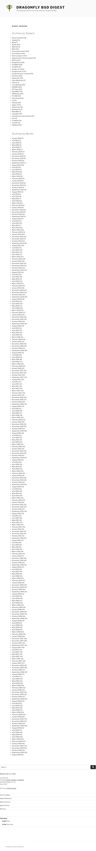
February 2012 (17, 527)
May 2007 (15, 654)
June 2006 (16, 679)
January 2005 (17, 717)
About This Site (17, 38)
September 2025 (18, 163)
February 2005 (17, 714)
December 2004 (18, 719)
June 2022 (15, 250)
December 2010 (17, 558)
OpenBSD (15, 91)
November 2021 (17, 266)
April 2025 (16, 174)
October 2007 (17, 643)
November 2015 (17, 426)
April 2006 (16, 683)
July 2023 (15, 221)
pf (13, 100)
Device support (17, 56)
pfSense (15, 103)
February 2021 (17, 286)
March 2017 (16, 391)
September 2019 (18, 324)
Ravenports (16, 109)
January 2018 (16, 368)
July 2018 (15, 355)
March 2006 (16, 685)
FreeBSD (15, 65)
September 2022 (18, 243)
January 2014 (16, 475)
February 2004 (17, 741)
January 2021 (16, 288)
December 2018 (17, 344)
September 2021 (18, 270)
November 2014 (17, 453)
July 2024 (15, 194)
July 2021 (15, 274)
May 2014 (15, 467)
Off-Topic (15, 89)
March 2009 (16, 605)
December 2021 (17, 263)
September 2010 (18, 565)
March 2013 (16, 498)
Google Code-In (17, 71)
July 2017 (15, 382)
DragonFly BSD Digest (40, 7)
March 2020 (16, 310)
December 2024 (18, 183)
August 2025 (16, 165)
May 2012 (15, 520)
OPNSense (16, 94)
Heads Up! (15, 78)
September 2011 (17, 538)
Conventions (16, 53)
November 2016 (17, 400)
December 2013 (17, 478)
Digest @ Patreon (5, 802)
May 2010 (15, 574)
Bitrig (14, 42)
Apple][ (14, 40)
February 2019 (17, 339)
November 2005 (18, 694)
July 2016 (15, 408)
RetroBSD (15, 112)
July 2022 (15, 248)
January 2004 (17, 743)
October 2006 (17, 670)
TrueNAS (15, 120)
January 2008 (17, 636)
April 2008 (16, 630)
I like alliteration (17, 80)
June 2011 (15, 545)
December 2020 (18, 290)
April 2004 (16, 737)
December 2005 (18, 692)
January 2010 (16, 583)
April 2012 (15, 522)
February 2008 (17, 634)
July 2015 (15, 435)
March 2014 (16, 471)
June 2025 (15, 169)
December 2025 (18, 156)
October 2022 (17, 241)
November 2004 (18, 721)
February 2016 (17, 420)
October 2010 (17, 563)
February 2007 (17, 661)
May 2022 (15, 252)
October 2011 (16, 536)
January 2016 (16, 422)
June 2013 (15, 491)
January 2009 (17, 609)
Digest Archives (4, 805)
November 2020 (18, 292)
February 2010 (17, 580)
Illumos (14, 82)
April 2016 (15, 415)
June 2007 (15, 652)
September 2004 (18, 726)
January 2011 (16, 556)
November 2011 (17, 534)
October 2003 (17, 750)
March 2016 (16, 417)
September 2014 (18, 458)
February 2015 (17, 446)
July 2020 (15, 301)
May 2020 (15, 306)
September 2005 (18, 699)
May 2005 (15, 708)
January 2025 (16, 181)
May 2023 (15, 225)
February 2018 (17, 366)
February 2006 (17, 688)
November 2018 (17, 346)
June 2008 (16, 625)
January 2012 (16, 529)
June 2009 (16, 598)
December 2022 (18, 236)
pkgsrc (14, 105)
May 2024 (15, 199)
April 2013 (15, 496)
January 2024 (16, 207)
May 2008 (15, 627)
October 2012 (17, 509)
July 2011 (15, 542)
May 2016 (15, 413)
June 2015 (15, 437)
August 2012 (16, 513)
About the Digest (5, 795)
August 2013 (16, 487)
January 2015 (16, 449)
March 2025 (16, 176)
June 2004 (15, 732)
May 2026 (15, 145)
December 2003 (18, 746)
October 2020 (17, 295)
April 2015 (15, 442)
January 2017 (16, 395)
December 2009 (18, 585)
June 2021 (15, 277)
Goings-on (15, 69)
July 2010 (15, 569)
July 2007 (15, 650)
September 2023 (18, 216)
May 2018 (15, 359)
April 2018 (15, 362)
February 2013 (17, 500)
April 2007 (16, 656)
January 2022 (16, 261)
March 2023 (16, 230)
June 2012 (15, 518)
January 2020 (17, 315)
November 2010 (17, 560)
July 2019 (15, 328)
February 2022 (17, 259)
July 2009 (15, 596)
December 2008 (18, 612)
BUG (13, 49)
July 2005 (15, 703)
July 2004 (15, 730)
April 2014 (15, 469)
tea (13, 118)
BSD (13, 47)
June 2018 (15, 357)
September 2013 (18, 484)
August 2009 (16, 594)
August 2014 (16, 460)
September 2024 (18, 190)
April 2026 (16, 147)
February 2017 (17, 393)
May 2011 (15, 547)
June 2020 (15, 303)
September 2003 (18, 752)
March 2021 (16, 283)
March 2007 (16, 659)
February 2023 (17, 232)
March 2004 (16, 739)
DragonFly (15, 62)
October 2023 (17, 214)
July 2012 (15, 516)
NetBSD (15, 87)
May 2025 (15, 172)
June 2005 (15, 705)
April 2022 (16, 254)
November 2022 (18, 239)
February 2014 (17, 473)
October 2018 (17, 348)
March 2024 (16, 203)
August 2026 (16, 138)
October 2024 (17, 187)
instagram (14, 780)
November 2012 (17, 507)
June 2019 (15, 330)
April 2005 (16, 710)
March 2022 (16, 257)
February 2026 (17, 152)
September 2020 (18, 297)
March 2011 (16, 551)
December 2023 (18, 210)
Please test (16, 107)
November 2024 (18, 185)
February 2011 (17, 554)
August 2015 (16, 433)
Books (14, 45)
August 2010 (16, 567)
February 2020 (17, 312)
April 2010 (15, 576)
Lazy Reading (16, 85)
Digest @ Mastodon (6, 798)
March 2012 (16, 525)
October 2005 (17, 697)
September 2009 (18, 592)
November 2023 (18, 212)
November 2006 (18, 668)
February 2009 (17, 607)
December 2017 (17, 370)
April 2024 (16, 201)
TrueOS (14, 123)
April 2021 (15, 281)
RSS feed (3, 809)
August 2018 (16, 353)
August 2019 (16, 326)
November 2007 (18, 641)
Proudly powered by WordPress (14, 846)
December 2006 (18, 665)
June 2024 (15, 196)
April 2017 (15, 388)
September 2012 (18, 511)
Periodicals (16, 98)
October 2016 (17, 402)
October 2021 (17, 268)
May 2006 (15, 681)
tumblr (8, 780)
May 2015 (15, 440)
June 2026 (15, 143)
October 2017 (17, 375)
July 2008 (15, 623)
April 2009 (16, 603)
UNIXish (15, 125)
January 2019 (16, 341)
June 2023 (15, 223)
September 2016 (18, 404)
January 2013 (16, 502)
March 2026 (16, 149)
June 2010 (15, 571)
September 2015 (18, 431)
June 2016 (15, 411)
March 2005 (16, 712)
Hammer (15, 76)
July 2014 (15, 462)
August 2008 (16, 621)
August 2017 (16, 379)
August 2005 (16, 701)
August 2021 (16, 272)
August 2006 (16, 674)
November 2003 (18, 748)
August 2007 (16, 647)
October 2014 (17, 455)
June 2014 (15, 464)
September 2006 (18, 672)
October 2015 (17, 429)
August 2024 (16, 192)
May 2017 (15, 386)
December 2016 (17, 397)
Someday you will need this (21, 116)
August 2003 (16, 755)
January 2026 (17, 154)
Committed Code (18, 51)
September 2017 (18, 377)
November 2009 (18, 587)
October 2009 (17, 589)
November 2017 (17, 373)
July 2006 (15, 676)
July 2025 (15, 167)
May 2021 (15, 279)
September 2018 (18, 350)
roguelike (15, 114)
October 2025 (17, 161)
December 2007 (18, 638)
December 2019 (17, 317)
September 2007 (18, 645)
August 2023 (16, 219)
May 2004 (15, 735)
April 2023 (16, 228)
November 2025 (18, 158)
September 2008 (18, 618)
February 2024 (17, 205)
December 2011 (17, 531)
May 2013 (15, 493)
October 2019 (17, 321)
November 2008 (18, 614)
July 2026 (15, 140)
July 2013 (15, 489)
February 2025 (17, 178)
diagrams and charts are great (22, 58)
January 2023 (16, 234)
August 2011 (16, 540)
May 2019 (15, 333)
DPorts (14, 60)
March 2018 (16, 364)
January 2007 (17, 663)
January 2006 (17, 690)
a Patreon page (11, 788)
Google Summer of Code (20, 74)
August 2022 (16, 245)
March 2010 (16, 578)
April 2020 (16, 308)
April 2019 (15, 335)
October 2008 (17, 616)
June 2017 (15, 384)
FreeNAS (15, 67)
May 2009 (15, 601)
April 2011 (15, 549)
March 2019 (16, 337)
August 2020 (16, 299)
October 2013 (17, 482)
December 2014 (17, 451)
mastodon (20, 780)
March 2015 (16, 444)
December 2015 (17, 424)
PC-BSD (15, 96)
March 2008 (16, 632)
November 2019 (17, 319)
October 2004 (17, 723)
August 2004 (16, 728)
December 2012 (17, 504)
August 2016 (16, 406)
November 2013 (17, 480)
